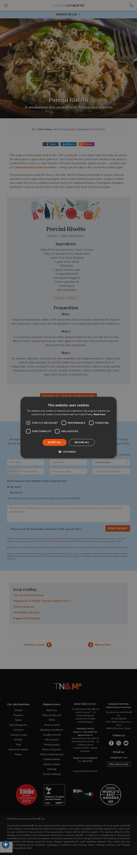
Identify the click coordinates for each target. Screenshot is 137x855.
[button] (68, 452)
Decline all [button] (82, 442)
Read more (100, 414)
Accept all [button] (54, 442)
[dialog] (68, 427)
